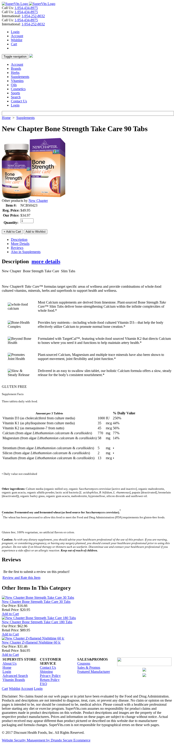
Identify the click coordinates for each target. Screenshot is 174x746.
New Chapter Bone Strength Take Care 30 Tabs (36, 602)
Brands (16, 68)
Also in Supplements (26, 252)
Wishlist (16, 40)
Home (6, 118)
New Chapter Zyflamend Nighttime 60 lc (31, 642)
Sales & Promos (88, 667)
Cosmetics (18, 89)
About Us (9, 663)
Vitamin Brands (13, 680)
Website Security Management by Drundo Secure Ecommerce (46, 740)
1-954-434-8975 (26, 8)
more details (45, 261)
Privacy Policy (50, 676)
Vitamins (17, 81)
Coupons (83, 663)
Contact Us (19, 101)
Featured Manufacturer (93, 672)
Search (16, 97)
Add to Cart (10, 614)
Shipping (46, 672)
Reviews (17, 248)
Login (15, 32)
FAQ (43, 684)
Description (19, 239)
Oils (14, 85)
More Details (20, 244)
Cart (14, 44)
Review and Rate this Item (21, 577)
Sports (15, 93)
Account (17, 36)
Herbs (15, 73)
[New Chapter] (33, 197)
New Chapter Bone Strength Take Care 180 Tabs (37, 622)
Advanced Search (15, 676)
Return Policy (50, 680)
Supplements (20, 77)
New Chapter (38, 201)
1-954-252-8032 (33, 16)
